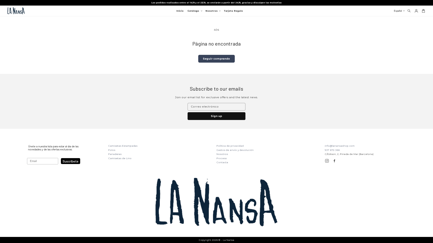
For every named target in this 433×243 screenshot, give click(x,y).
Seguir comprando (216, 58)
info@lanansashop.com (340, 145)
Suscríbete (70, 161)
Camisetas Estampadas (123, 145)
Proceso (221, 158)
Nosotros (222, 154)
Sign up (216, 116)
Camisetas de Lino (120, 158)
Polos (111, 150)
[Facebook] (334, 161)
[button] (409, 10)
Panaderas (115, 154)
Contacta (222, 162)
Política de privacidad (230, 145)
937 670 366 (332, 150)
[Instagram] (327, 161)
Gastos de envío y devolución (235, 150)
